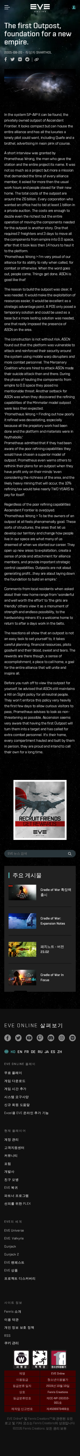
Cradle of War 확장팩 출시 (56, 892)
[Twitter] (18, 1037)
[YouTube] (29, 1037)
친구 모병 (11, 1179)
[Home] (40, 11)
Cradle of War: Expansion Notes (53, 920)
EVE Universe (14, 1230)
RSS (7, 1335)
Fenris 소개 (12, 1311)
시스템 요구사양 (16, 1097)
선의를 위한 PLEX (17, 1203)
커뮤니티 (11, 1155)
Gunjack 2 (11, 1254)
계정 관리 (11, 1139)
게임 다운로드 (14, 1081)
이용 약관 (11, 1319)
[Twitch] (40, 1037)
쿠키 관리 (11, 1343)
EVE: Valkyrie (14, 1238)
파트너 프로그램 (16, 1195)
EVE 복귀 (11, 1187)
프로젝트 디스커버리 (20, 1278)
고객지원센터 (14, 1147)
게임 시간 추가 (15, 1089)
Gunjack (10, 1246)
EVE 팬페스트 (14, 1262)
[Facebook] (7, 1037)
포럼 (7, 1163)
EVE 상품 (11, 1270)
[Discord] (51, 1037)
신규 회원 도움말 (17, 1105)
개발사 (9, 1171)
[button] (74, 7)
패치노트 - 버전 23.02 (52, 949)
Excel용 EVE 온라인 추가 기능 (26, 1113)
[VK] (72, 1037)
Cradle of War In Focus (52, 977)
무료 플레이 (13, 1073)
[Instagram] (61, 1037)
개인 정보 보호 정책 (19, 1327)
